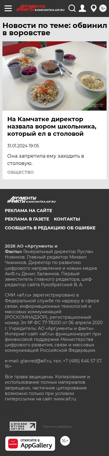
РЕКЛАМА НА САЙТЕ (28, 210)
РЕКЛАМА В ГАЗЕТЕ (27, 219)
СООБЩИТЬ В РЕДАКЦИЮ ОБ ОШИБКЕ (50, 228)
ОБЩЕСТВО (20, 172)
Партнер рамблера (57, 426)
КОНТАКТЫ (67, 219)
